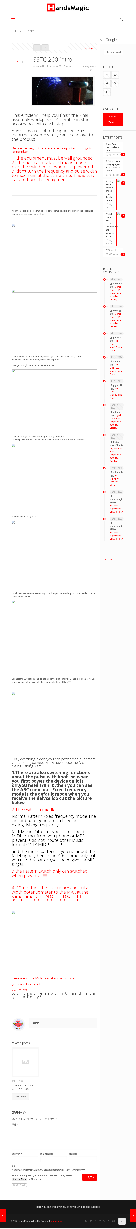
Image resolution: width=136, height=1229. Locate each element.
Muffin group (57, 1221)
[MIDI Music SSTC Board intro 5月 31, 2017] (133, 1215)
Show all (91, 48)
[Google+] (86, 1220)
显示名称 (17, 1154)
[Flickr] (100, 1220)
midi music (107, 559)
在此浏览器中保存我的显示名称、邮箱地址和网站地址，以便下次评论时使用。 (49, 1170)
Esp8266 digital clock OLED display (116, 508)
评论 (15, 1124)
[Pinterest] (104, 1220)
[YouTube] (95, 1220)
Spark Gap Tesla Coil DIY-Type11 (23, 1087)
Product (112, 116)
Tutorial (112, 122)
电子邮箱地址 (47, 1154)
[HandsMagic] (68, 7)
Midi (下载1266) (19, 990)
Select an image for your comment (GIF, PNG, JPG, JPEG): (42, 1175)
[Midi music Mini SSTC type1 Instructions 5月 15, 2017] (3, 1215)
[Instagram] (109, 1220)
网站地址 (73, 1154)
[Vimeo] (91, 1220)
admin (53, 66)
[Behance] (113, 1220)
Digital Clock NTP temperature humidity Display (115, 293)
